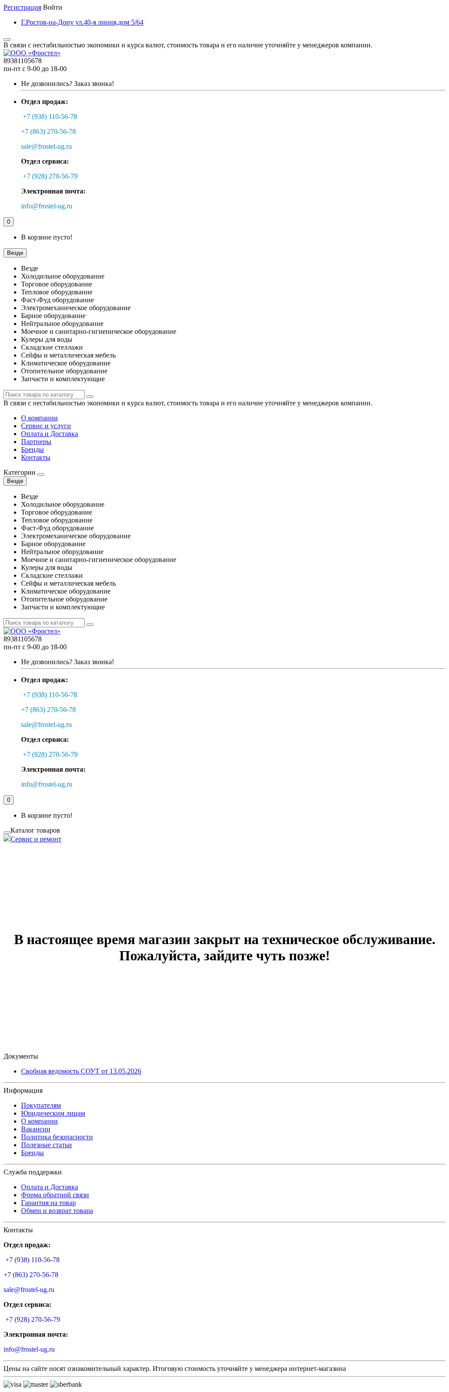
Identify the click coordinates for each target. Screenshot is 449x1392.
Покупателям (41, 1105)
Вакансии (35, 1129)
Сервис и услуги (46, 425)
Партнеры (36, 441)
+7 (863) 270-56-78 (48, 131)
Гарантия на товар (48, 1202)
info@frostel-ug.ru (46, 206)
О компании (39, 418)
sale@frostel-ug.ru (46, 146)
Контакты (35, 457)
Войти (52, 7)
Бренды (32, 449)
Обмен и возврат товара (57, 1210)
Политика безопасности (57, 1137)
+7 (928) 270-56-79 (50, 176)
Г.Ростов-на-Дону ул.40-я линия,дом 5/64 (82, 22)
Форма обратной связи (55, 1195)
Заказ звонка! (67, 83)
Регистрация (22, 7)
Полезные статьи (46, 1145)
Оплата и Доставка (49, 433)
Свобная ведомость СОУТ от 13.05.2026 (81, 1071)
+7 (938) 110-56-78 (50, 116)
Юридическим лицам (53, 1113)
